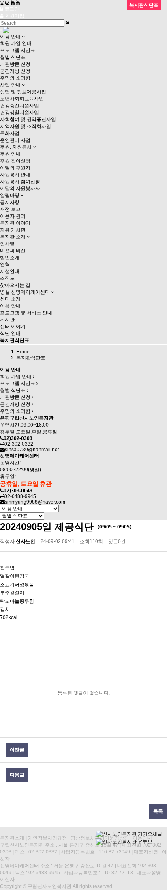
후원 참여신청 (15, 161)
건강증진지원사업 (19, 105)
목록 (158, 811)
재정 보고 (10, 209)
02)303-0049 (18, 491)
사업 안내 (11, 85)
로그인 (11, 9)
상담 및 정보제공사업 (23, 92)
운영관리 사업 (15, 140)
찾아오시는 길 (15, 285)
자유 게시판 (13, 230)
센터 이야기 (13, 326)
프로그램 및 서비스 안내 (26, 313)
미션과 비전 (13, 250)
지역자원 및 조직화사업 (25, 126)
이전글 (17, 750)
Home (23, 352)
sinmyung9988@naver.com (35, 502)
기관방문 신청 (15, 64)
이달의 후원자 (15, 168)
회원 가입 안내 (16, 43)
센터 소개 (10, 299)
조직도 (7, 278)
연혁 (5, 264)
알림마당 (10, 195)
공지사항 (9, 202)
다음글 (17, 775)
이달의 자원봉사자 (20, 188)
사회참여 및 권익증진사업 (28, 119)
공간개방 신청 (15, 71)
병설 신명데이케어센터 (25, 292)
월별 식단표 (13, 57)
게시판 (7, 320)
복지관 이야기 (15, 223)
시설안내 (9, 271)
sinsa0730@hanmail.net (32, 450)
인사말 (7, 244)
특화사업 (9, 133)
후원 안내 (10, 154)
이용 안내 (11, 36)
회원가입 (14, 16)
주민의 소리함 (15, 78)
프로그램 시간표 (17, 50)
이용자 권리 (13, 216)
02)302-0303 (18, 438)
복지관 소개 (13, 237)
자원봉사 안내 (15, 175)
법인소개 (9, 257)
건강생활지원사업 (19, 112)
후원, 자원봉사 (16, 147)
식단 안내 (10, 333)
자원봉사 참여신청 (20, 181)
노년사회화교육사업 (22, 99)
